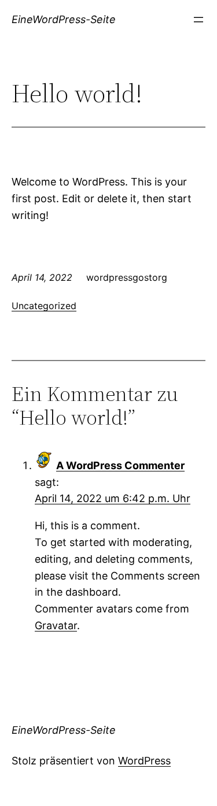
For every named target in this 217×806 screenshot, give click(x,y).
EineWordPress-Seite (64, 19)
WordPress (144, 761)
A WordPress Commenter (120, 465)
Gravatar (56, 625)
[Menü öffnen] (198, 20)
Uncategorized (44, 305)
